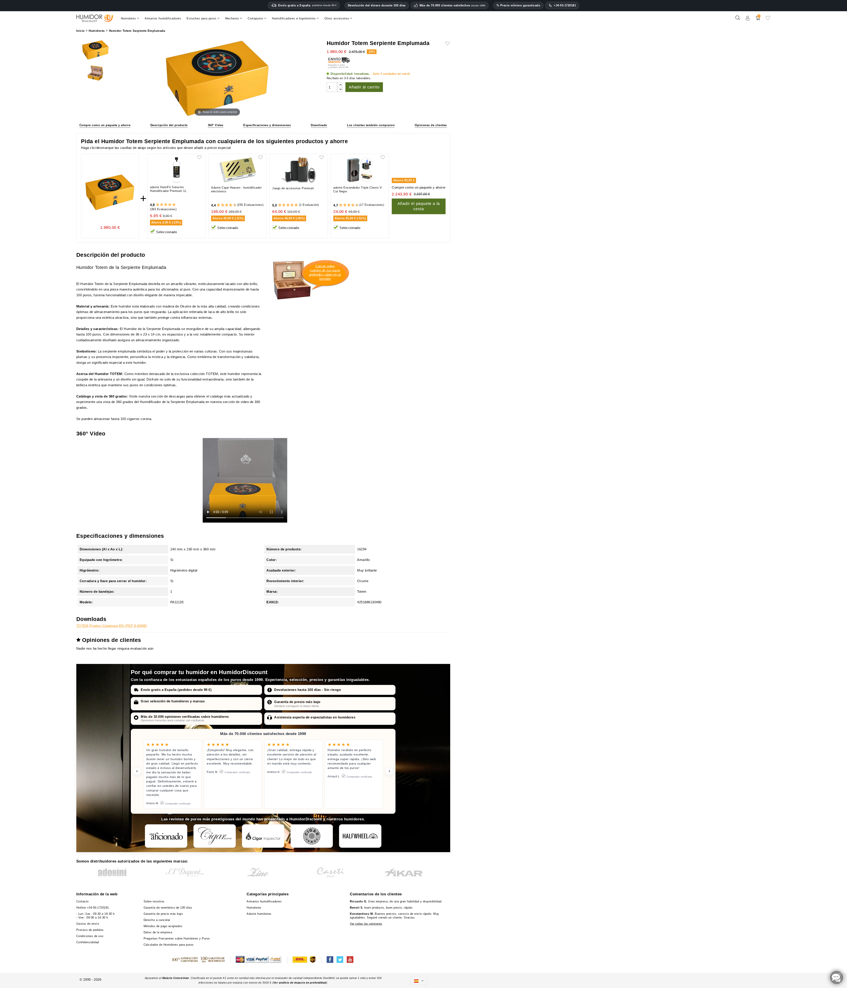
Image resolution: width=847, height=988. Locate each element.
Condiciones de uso (89, 936)
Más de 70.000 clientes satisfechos (452, 5)
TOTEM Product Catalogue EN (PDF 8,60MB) (111, 626)
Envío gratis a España (307, 5)
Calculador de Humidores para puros (169, 944)
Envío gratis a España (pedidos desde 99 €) (176, 690)
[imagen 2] (95, 73)
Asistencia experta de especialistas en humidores (314, 717)
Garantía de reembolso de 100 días (168, 907)
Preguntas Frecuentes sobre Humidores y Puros (177, 938)
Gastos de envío (87, 923)
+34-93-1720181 (565, 5)
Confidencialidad (87, 942)
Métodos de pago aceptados (163, 926)
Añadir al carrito (364, 87)
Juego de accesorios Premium (293, 188)
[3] (165, 204)
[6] (227, 205)
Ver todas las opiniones (366, 923)
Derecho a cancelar (157, 920)
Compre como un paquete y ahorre (105, 125)
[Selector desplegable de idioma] (419, 981)
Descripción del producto (169, 125)
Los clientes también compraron (371, 125)
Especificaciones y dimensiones (267, 125)
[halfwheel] (360, 836)
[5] (174, 204)
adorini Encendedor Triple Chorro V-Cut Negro (357, 189)
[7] (228, 205)
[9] (232, 205)
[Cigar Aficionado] (166, 836)
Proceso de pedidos (90, 930)
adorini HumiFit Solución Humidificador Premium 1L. (168, 189)
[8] (231, 205)
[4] (169, 204)
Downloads (319, 125)
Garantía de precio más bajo (297, 702)
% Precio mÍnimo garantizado (518, 5)
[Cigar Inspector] (263, 836)
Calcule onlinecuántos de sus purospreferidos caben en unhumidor (325, 272)
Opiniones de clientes (431, 125)
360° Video (215, 125)
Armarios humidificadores (264, 901)
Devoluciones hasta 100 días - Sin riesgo (307, 690)
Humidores (254, 907)
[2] (161, 204)
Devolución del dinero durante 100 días (377, 5)
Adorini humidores (259, 913)
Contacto (82, 901)
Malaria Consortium (175, 978)
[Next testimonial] (389, 771)
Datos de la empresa (158, 932)
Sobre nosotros (154, 901)
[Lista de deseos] (768, 19)
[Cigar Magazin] (311, 836)
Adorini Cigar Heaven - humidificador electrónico (236, 189)
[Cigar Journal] (214, 836)
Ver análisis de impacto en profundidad (299, 982)
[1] (157, 204)
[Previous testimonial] (137, 771)
